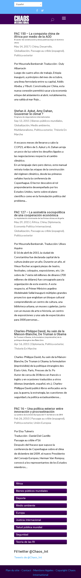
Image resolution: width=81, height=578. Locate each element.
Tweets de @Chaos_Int (28, 557)
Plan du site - (13, 570)
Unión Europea (42, 422)
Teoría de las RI (25, 541)
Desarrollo (46, 46)
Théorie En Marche (25, 348)
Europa (20, 512)
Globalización (22, 50)
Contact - (27, 570)
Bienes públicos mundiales (46, 120)
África (35, 222)
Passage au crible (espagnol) (47, 50)
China (35, 46)
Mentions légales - (44, 570)
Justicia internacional (28, 519)
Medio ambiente (40, 125)
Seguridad (22, 534)
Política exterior (23, 55)
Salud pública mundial (29, 527)
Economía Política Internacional (32, 226)
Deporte (21, 498)
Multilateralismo (23, 129)
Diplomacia (54, 222)
